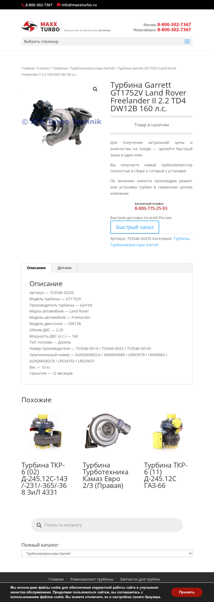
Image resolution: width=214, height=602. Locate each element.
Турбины (60, 68)
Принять (187, 592)
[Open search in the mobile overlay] (107, 525)
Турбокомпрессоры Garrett (92, 68)
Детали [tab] (64, 267)
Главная (27, 68)
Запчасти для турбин (140, 579)
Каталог (43, 68)
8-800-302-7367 (39, 4)
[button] (95, 89)
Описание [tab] (36, 267)
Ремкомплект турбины (91, 579)
